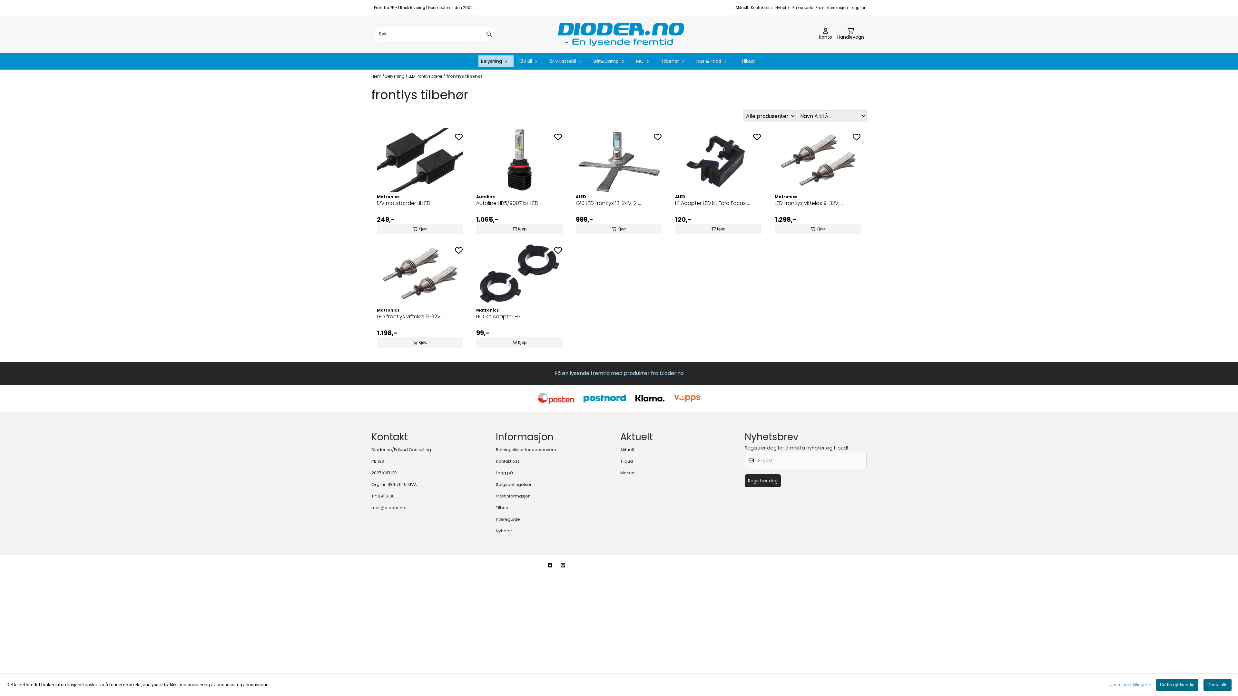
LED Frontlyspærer (425, 76)
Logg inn (858, 7)
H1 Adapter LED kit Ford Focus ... (712, 203)
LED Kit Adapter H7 (498, 316)
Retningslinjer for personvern (526, 449)
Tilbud (748, 61)
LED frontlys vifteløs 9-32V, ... (809, 203)
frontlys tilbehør (464, 76)
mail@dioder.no (388, 507)
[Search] (489, 34)
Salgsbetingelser (514, 484)
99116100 (386, 496)
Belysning (395, 76)
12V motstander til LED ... (406, 203)
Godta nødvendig (1177, 684)
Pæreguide (802, 7)
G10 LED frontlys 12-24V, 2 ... (608, 203)
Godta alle (1217, 684)
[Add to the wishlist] (459, 137)
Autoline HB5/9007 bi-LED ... (509, 203)
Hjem (376, 76)
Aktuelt (741, 7)
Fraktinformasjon (832, 7)
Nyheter (782, 7)
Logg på (504, 473)
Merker (627, 473)
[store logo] (620, 34)
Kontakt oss (762, 7)
